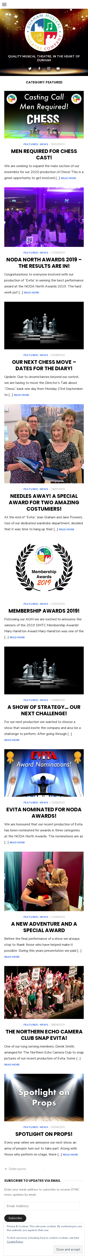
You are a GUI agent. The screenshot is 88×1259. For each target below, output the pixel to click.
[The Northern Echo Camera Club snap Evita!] (44, 992)
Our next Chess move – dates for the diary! (44, 365)
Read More (68, 178)
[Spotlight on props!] (44, 1097)
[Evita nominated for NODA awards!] (44, 773)
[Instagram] (48, 68)
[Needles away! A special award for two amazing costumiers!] (44, 443)
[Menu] (4, 4)
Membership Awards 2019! (44, 610)
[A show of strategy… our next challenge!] (44, 670)
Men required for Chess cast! (44, 154)
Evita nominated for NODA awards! (44, 812)
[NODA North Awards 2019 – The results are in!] (44, 217)
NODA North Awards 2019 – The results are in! (44, 263)
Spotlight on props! (44, 1134)
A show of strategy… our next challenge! (44, 710)
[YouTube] (58, 68)
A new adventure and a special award (44, 927)
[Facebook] (39, 68)
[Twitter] (30, 68)
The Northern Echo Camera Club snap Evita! (44, 1035)
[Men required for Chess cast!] (44, 114)
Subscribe (15, 1218)
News (44, 144)
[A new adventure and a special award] (44, 881)
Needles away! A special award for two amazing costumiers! (44, 502)
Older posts (17, 1169)
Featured (30, 144)
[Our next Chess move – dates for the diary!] (44, 325)
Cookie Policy (15, 1241)
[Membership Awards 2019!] (44, 568)
